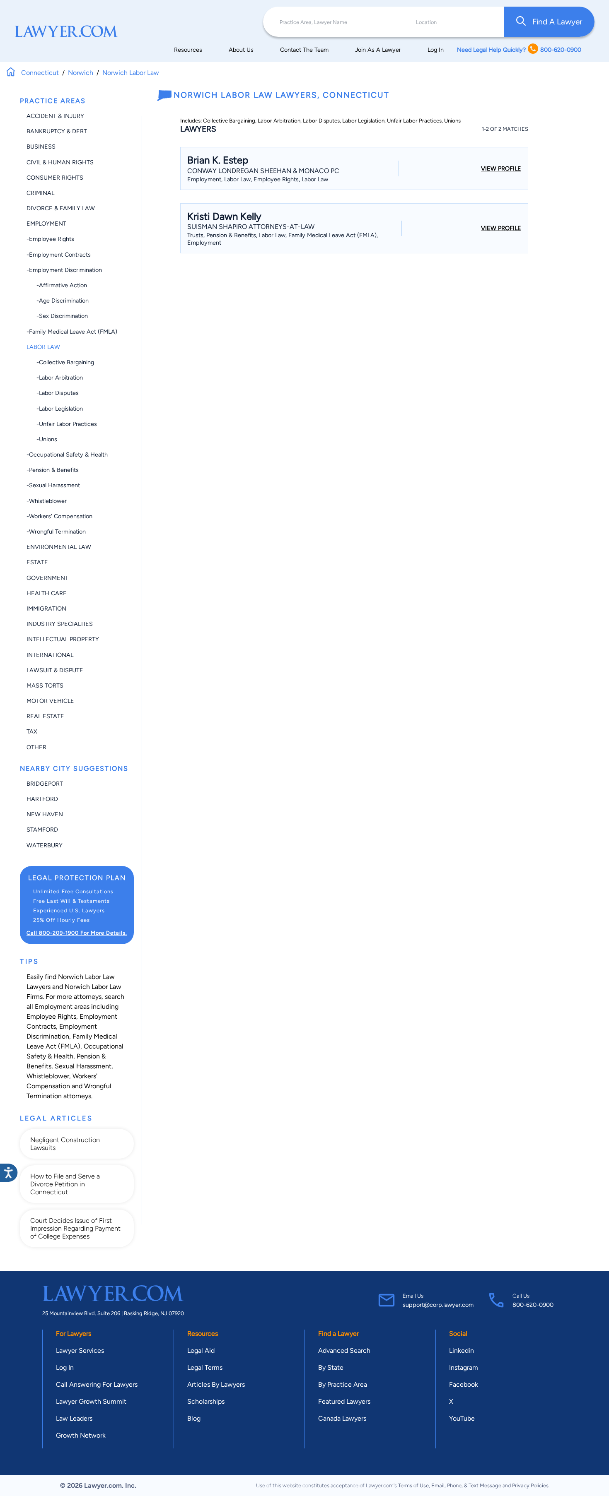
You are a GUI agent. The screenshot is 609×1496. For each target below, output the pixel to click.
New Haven (45, 814)
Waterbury (45, 845)
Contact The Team (304, 49)
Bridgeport (45, 783)
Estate (37, 562)
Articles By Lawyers (216, 1384)
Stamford (42, 829)
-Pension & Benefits (53, 470)
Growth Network (81, 1435)
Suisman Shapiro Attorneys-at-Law (250, 227)
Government (47, 578)
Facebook (463, 1384)
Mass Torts (45, 685)
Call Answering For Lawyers (97, 1384)
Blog (194, 1418)
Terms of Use (413, 1485)
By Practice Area (342, 1384)
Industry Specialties (60, 624)
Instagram (463, 1367)
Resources (188, 49)
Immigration (46, 608)
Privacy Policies (530, 1485)
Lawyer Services (80, 1350)
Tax (32, 731)
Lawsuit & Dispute (55, 670)
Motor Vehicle (50, 701)
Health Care (47, 593)
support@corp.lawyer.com (438, 1304)
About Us (241, 49)
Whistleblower (48, 1076)
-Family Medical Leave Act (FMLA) (72, 331)
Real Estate (45, 716)
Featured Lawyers (344, 1401)
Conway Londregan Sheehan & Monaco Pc (263, 171)
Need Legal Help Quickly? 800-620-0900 (519, 49)
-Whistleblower (47, 501)
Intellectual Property (63, 639)
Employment (46, 223)
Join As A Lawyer (378, 49)
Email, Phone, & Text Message (466, 1485)
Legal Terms (204, 1367)
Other (36, 747)
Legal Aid (201, 1350)
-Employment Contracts (59, 254)
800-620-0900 (532, 1304)
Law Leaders (74, 1418)
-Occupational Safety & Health (67, 454)
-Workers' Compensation (59, 516)
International (50, 655)
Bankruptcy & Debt (57, 131)
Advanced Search (344, 1350)
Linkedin (461, 1350)
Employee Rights (51, 1016)
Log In (436, 49)
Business (41, 146)
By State (330, 1367)
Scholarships (206, 1401)
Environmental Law (59, 547)
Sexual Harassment (83, 1066)
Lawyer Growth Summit (91, 1401)
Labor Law (43, 347)
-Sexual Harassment (53, 485)
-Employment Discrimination (64, 270)
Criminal (40, 193)
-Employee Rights (50, 239)
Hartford (42, 799)
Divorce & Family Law (61, 208)
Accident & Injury (55, 116)
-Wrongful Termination (56, 531)
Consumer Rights (55, 177)
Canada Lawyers (342, 1418)
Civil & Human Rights (60, 162)
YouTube (462, 1418)
